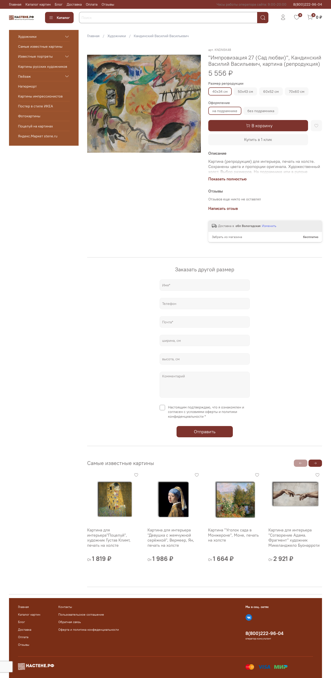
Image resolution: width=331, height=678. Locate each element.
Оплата (91, 4)
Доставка (74, 4)
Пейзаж (24, 76)
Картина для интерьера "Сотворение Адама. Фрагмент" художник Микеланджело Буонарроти (294, 537)
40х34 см (220, 91)
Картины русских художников (42, 66)
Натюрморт (27, 86)
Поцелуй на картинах (35, 126)
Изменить (269, 226)
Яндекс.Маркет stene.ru (37, 136)
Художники (116, 36)
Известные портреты (35, 56)
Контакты (65, 607)
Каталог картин (38, 4)
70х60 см (296, 91)
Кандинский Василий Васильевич (161, 36)
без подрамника (260, 111)
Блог (59, 4)
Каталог (63, 17)
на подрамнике (224, 111)
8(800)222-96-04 (307, 4)
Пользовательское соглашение (81, 614)
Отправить (204, 431)
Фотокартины (29, 116)
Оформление (219, 103)
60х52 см (271, 91)
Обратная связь (69, 622)
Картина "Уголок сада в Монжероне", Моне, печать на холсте (233, 535)
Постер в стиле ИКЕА (35, 106)
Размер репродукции (225, 83)
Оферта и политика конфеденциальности (88, 630)
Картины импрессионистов (40, 96)
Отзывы (108, 4)
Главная (15, 4)
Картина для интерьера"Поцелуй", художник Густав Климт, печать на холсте (109, 537)
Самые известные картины (40, 46)
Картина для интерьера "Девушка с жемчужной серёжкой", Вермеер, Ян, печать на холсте (171, 537)
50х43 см (245, 91)
